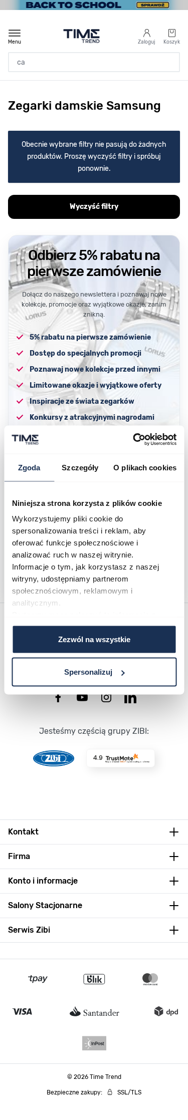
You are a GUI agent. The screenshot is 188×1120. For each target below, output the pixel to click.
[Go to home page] (81, 36)
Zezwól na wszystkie (94, 639)
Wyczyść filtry (94, 206)
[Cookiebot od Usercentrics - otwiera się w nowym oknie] (133, 439)
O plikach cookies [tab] (144, 467)
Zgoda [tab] (29, 467)
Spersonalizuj (88, 672)
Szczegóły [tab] (80, 467)
